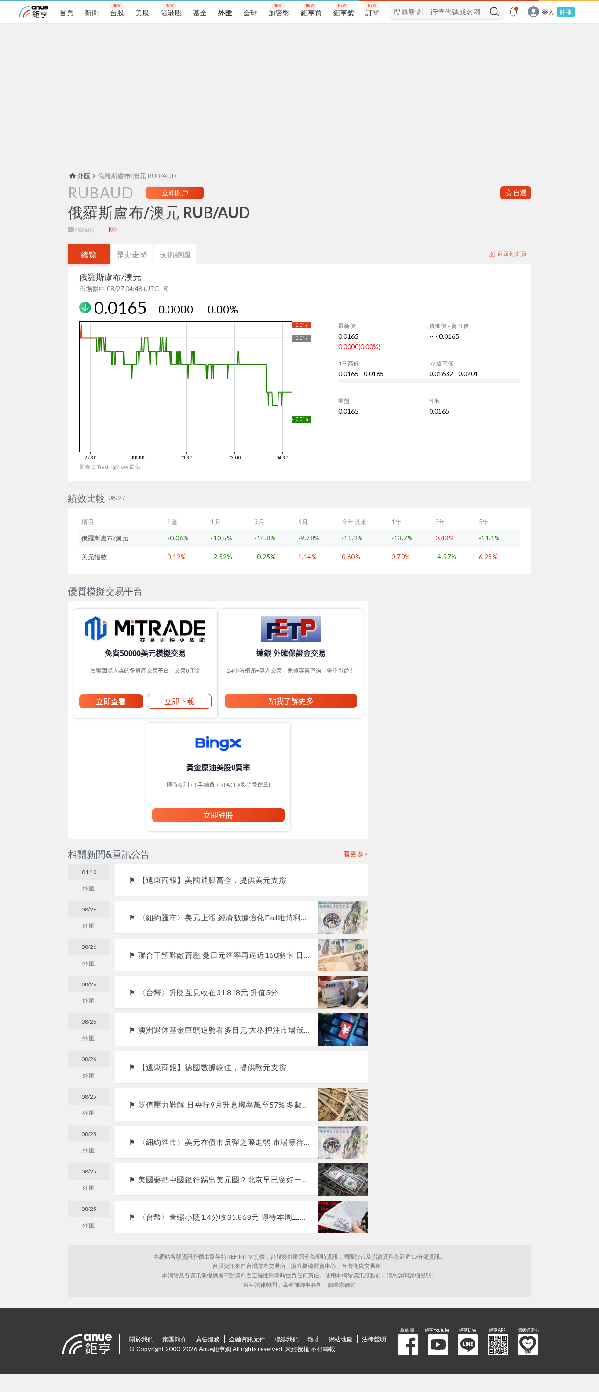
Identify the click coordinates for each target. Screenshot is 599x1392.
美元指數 (94, 557)
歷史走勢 (132, 254)
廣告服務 (208, 1339)
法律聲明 (374, 1339)
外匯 (83, 176)
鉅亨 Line (468, 1344)
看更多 (353, 854)
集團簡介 (174, 1339)
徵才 (313, 1339)
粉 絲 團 (408, 1344)
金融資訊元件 (247, 1339)
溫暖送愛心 (528, 1344)
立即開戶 (175, 193)
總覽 (89, 254)
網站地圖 (341, 1339)
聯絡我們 (286, 1339)
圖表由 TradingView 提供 (109, 466)
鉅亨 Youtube (438, 1344)
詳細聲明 (420, 1275)
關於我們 (141, 1339)
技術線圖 (175, 254)
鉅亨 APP (498, 1344)
